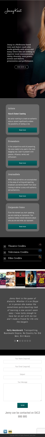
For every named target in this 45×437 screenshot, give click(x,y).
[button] (22, 246)
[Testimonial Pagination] (15, 338)
